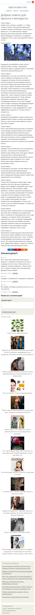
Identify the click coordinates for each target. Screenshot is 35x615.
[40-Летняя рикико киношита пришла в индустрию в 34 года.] (17, 470)
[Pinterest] (17, 250)
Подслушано (24, 11)
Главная (8, 11)
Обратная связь (6, 612)
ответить (15, 273)
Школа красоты (17, 7)
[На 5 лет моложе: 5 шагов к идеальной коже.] (17, 391)
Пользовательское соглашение (14, 608)
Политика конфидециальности (9, 610)
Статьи (15, 11)
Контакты (5, 608)
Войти (29, 2)
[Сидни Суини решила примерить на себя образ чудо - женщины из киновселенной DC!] (17, 408)
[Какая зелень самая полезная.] (17, 331)
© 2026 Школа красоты (8, 606)
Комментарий (6, 300)
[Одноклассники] (24, 250)
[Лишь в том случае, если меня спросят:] (17, 530)
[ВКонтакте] (11, 250)
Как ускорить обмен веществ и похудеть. (15, 597)
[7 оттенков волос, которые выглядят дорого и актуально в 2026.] (17, 489)
